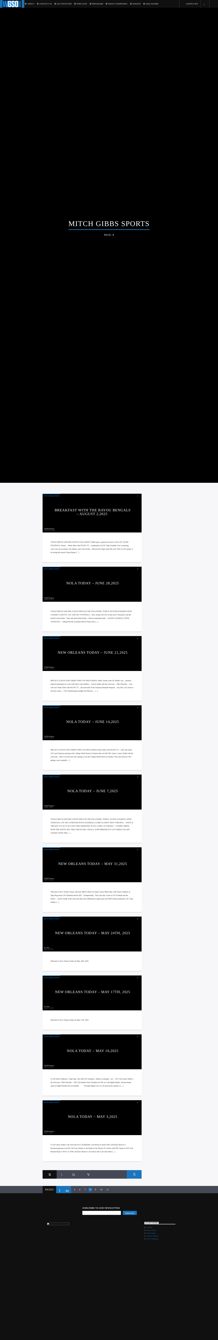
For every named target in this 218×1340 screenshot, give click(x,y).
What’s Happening (118, 4)
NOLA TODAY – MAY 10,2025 (92, 1090)
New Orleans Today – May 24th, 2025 (92, 973)
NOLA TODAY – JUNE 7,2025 (92, 831)
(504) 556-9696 (152, 4)
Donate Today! (151, 1273)
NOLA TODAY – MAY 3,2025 (92, 1156)
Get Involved (64, 4)
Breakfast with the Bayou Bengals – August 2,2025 (93, 552)
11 (108, 1229)
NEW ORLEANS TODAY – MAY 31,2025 (92, 903)
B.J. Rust (47, 987)
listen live (191, 4)
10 (101, 1229)
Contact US (46, 4)
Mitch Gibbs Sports (51, 536)
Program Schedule (152, 1276)
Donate (137, 4)
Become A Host (151, 1270)
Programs (97, 4)
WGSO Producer (49, 568)
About (30, 4)
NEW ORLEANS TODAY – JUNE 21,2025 (93, 692)
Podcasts (82, 4)
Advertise (149, 1267)
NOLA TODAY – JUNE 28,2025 (92, 623)
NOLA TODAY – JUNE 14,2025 (92, 761)
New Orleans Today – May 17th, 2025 (92, 1032)
